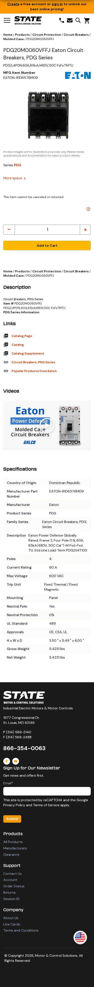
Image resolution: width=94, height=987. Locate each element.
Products (22, 35)
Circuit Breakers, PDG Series (33, 362)
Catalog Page (22, 336)
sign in (57, 4)
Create (13, 4)
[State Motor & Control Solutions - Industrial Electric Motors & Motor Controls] (24, 697)
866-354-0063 (24, 748)
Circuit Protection (47, 35)
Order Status (13, 886)
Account (10, 879)
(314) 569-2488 (18, 737)
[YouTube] (15, 761)
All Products (13, 842)
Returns (9, 892)
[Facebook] (6, 761)
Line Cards (11, 924)
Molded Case (13, 39)
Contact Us (12, 873)
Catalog (18, 345)
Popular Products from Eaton (34, 371)
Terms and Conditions (20, 930)
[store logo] (28, 20)
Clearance (11, 854)
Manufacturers (15, 848)
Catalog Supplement (28, 353)
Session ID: (11, 899)
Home (8, 35)
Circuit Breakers (76, 35)
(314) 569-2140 (18, 732)
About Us (10, 918)
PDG (17, 165)
